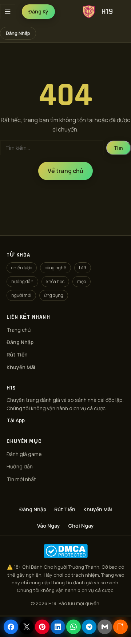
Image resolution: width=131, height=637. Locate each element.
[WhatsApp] (73, 627)
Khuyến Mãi (21, 367)
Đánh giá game (24, 454)
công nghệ (55, 268)
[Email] (105, 627)
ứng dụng (53, 295)
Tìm (118, 148)
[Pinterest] (42, 627)
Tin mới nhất (21, 479)
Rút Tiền (17, 354)
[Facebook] (11, 627)
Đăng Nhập (18, 33)
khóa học (55, 281)
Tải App (16, 420)
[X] (26, 627)
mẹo (81, 281)
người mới (21, 295)
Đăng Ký (38, 11)
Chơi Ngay (81, 525)
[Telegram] (89, 627)
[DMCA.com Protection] (65, 551)
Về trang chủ (65, 171)
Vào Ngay (48, 525)
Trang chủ (19, 329)
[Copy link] (120, 627)
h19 (82, 268)
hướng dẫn (22, 281)
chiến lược (21, 268)
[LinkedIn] (58, 627)
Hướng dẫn (20, 466)
